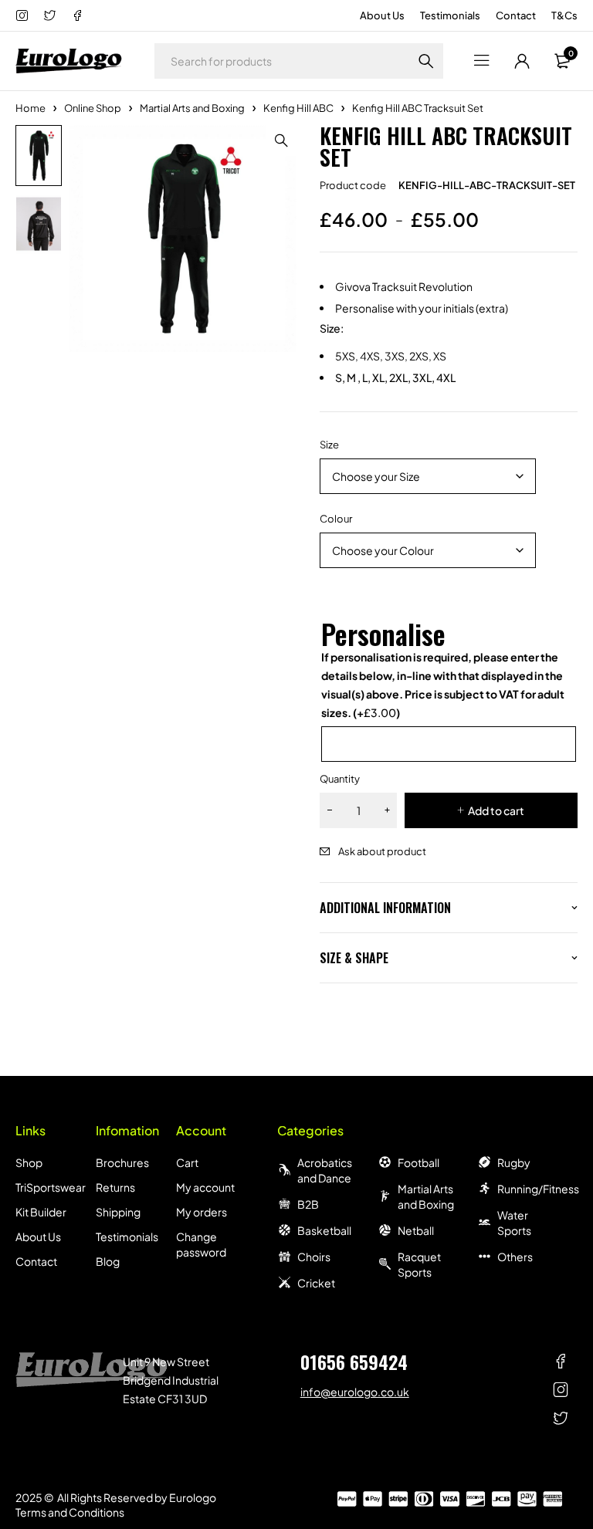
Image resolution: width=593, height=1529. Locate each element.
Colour (336, 518)
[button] (281, 140)
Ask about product (382, 851)
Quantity (340, 779)
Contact (516, 15)
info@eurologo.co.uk (354, 1392)
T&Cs (564, 15)
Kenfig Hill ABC (298, 108)
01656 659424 (354, 1361)
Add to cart (496, 810)
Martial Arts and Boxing (192, 108)
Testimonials (450, 15)
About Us (382, 15)
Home (30, 108)
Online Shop (92, 108)
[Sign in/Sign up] (522, 61)
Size (329, 444)
